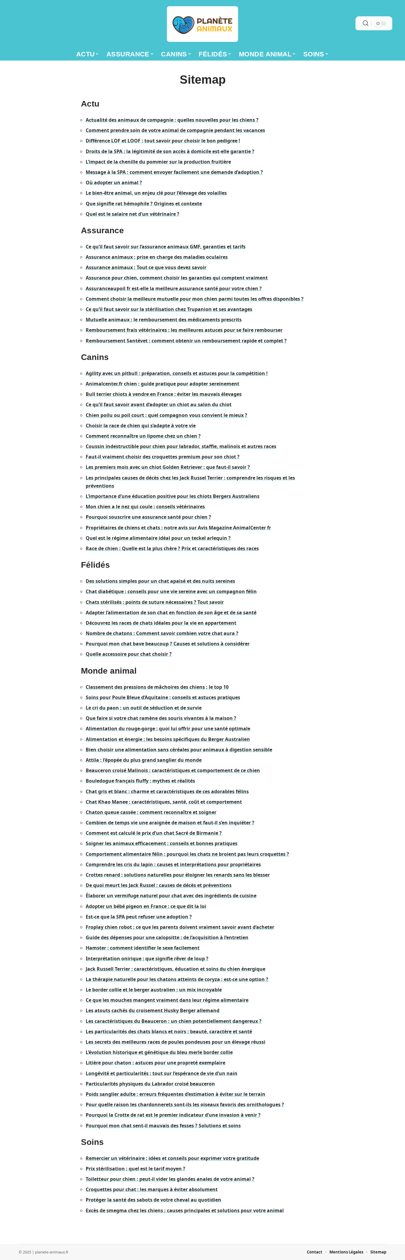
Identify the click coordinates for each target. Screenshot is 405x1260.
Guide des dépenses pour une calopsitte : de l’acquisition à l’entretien (167, 937)
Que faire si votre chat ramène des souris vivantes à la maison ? (161, 718)
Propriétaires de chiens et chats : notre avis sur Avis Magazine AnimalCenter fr (178, 527)
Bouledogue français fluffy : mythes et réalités (140, 780)
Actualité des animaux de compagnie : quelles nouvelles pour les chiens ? (172, 120)
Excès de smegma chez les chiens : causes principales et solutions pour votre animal (185, 1210)
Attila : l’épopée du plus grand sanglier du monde (144, 760)
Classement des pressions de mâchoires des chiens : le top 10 (157, 687)
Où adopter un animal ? (114, 182)
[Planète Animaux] (202, 24)
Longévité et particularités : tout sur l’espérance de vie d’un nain (161, 1073)
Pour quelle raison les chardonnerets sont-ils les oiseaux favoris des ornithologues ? (185, 1104)
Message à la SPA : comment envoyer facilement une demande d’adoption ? (174, 172)
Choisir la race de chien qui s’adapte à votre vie (141, 425)
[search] (365, 23)
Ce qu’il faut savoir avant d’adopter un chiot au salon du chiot (159, 404)
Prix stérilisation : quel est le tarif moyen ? (135, 1168)
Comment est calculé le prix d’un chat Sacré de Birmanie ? (154, 833)
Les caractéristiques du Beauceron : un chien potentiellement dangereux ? (174, 1021)
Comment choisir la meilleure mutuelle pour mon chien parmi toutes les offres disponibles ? (195, 299)
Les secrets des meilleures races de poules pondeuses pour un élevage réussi (175, 1042)
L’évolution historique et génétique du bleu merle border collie (159, 1052)
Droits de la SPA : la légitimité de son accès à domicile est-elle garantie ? (170, 151)
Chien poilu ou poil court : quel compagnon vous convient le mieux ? (166, 415)
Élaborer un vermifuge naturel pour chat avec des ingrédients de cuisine (171, 895)
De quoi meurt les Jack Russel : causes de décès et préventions (159, 885)
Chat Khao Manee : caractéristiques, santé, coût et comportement (164, 802)
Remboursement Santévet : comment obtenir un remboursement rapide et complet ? (186, 340)
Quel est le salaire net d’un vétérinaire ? (132, 214)
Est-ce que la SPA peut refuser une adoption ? (139, 916)
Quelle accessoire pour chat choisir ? (129, 654)
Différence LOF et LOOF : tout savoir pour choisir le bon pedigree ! (163, 140)
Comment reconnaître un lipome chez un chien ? (143, 436)
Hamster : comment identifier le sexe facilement (143, 948)
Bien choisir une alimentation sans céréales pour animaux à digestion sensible (179, 749)
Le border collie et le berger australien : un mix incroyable (154, 989)
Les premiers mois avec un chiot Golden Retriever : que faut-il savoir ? (168, 467)
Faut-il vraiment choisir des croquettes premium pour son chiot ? (163, 456)
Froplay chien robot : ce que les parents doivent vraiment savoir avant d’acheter (180, 927)
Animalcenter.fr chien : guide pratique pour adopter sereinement (162, 383)
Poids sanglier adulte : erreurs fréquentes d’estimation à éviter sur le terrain (175, 1094)
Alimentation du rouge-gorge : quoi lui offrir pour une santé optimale (168, 728)
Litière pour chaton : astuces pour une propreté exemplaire (155, 1062)
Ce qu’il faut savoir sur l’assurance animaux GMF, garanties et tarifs (165, 246)
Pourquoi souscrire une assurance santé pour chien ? (148, 517)
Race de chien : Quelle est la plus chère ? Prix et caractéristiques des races (172, 548)
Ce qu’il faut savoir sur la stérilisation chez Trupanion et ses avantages (169, 309)
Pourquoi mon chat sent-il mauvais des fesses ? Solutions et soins (163, 1125)
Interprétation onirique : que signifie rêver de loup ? (147, 958)
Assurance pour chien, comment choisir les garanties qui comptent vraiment (177, 277)
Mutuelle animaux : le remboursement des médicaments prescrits (164, 319)
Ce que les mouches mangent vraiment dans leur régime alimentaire (167, 1000)
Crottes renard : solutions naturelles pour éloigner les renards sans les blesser (178, 875)
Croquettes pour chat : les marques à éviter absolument (152, 1189)
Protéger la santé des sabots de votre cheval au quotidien (153, 1199)
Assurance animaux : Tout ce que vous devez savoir (146, 267)
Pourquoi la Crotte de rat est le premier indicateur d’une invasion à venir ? (173, 1115)
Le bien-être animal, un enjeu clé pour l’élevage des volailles (156, 193)
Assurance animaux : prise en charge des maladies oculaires (157, 257)
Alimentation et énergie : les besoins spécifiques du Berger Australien (168, 739)
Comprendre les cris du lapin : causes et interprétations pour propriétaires (173, 864)
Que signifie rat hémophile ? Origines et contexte (144, 203)
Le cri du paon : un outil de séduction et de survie (144, 707)
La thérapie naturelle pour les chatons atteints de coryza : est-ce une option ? (177, 979)
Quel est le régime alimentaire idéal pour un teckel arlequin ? (158, 538)
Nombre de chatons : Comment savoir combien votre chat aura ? (162, 633)
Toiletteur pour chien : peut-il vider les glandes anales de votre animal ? (170, 1179)
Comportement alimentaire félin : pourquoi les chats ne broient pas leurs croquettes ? (187, 854)
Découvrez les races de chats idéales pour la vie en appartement (161, 623)
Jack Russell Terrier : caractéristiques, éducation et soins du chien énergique (175, 969)
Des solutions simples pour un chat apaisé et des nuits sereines (160, 581)
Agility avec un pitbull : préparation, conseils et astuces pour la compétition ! (177, 373)
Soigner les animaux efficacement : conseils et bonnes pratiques (161, 843)
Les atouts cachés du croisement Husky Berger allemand (152, 1010)
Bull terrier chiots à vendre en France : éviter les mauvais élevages (164, 394)
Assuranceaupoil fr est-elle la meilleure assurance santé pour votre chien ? (174, 288)
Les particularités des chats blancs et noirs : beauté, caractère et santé (169, 1031)
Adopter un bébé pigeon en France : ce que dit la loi (146, 906)
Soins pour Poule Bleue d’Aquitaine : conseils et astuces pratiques (163, 697)
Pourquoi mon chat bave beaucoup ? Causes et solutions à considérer (168, 643)
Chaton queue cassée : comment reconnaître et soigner (151, 812)
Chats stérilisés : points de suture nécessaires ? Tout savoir (155, 602)
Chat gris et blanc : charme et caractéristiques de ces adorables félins (167, 791)
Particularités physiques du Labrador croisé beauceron (150, 1083)
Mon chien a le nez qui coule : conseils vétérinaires (145, 506)
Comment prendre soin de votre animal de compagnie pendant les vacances (175, 130)
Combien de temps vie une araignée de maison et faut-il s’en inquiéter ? (170, 822)
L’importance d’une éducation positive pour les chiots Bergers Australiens (172, 496)
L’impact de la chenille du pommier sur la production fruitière (158, 161)
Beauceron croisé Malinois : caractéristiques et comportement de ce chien (173, 770)
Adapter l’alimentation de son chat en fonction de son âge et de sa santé (171, 612)
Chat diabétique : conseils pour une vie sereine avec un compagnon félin (171, 591)
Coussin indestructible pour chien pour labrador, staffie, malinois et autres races (181, 446)
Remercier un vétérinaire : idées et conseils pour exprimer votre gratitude (172, 1158)
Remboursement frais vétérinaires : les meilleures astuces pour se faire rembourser (184, 330)
